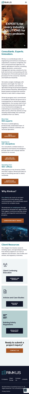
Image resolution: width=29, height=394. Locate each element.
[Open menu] (25, 2)
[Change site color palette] (25, 390)
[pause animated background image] (24, 45)
